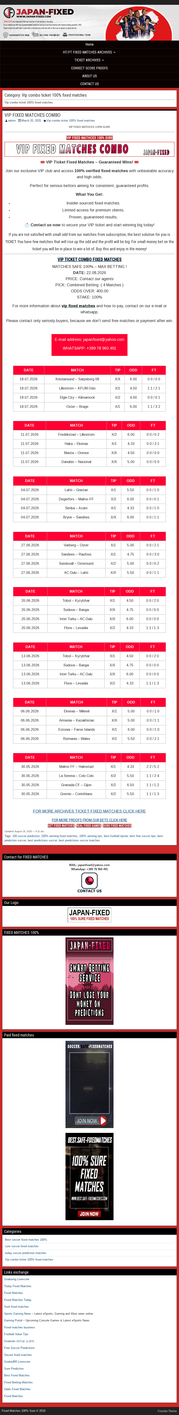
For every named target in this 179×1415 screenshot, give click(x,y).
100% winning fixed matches (59, 836)
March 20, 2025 (31, 120)
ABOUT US (89, 76)
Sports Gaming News (17, 1313)
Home (89, 44)
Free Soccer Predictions (19, 1348)
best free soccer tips (143, 836)
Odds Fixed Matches (17, 1389)
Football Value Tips (16, 1334)
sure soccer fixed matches (22, 1246)
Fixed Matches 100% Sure (15, 3)
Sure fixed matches (16, 1306)
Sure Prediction (14, 1368)
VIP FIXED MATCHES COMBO (32, 115)
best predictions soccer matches (79, 840)
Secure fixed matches (18, 1355)
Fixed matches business (19, 1327)
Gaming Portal (13, 1320)
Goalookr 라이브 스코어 (19, 1341)
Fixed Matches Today (17, 1300)
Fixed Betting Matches (18, 1382)
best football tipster (116, 836)
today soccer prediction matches (25, 1253)
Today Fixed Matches (17, 1286)
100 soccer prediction (26, 836)
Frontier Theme (167, 1411)
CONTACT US (89, 84)
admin (12, 120)
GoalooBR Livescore (17, 1361)
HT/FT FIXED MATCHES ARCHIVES (87, 52)
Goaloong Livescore (16, 1279)
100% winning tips (90, 836)
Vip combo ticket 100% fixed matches (71, 120)
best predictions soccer (42, 840)
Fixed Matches (13, 1293)
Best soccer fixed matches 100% (26, 1239)
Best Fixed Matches (17, 1375)
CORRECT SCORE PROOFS (89, 68)
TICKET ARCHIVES (87, 60)
